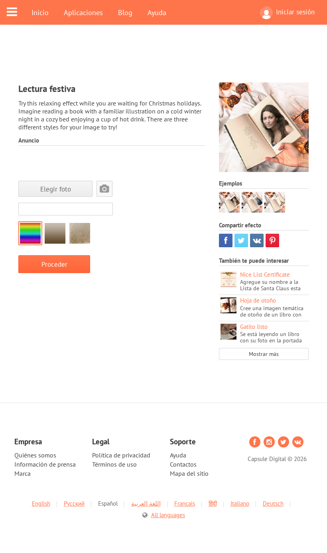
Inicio (40, 12)
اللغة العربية (146, 503)
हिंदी (213, 503)
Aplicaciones (83, 12)
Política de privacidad (121, 455)
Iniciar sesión (295, 12)
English (41, 503)
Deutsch (273, 503)
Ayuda (157, 12)
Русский (74, 503)
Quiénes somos (35, 455)
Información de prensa (45, 464)
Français (184, 503)
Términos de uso (114, 464)
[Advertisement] (163, 58)
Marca (22, 473)
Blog (125, 12)
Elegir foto (55, 188)
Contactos (183, 464)
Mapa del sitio (189, 473)
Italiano (239, 503)
